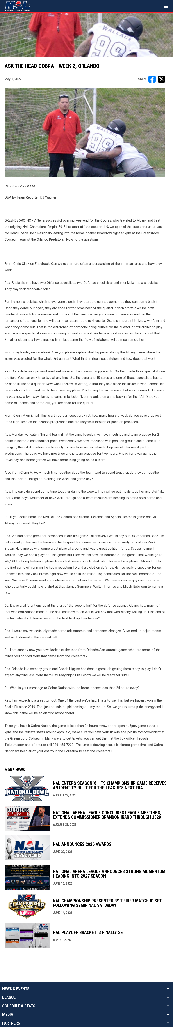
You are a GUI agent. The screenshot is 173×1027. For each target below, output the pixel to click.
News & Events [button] (16, 989)
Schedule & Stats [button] (18, 1006)
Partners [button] (11, 1023)
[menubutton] (165, 6)
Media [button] (7, 1015)
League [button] (9, 997)
